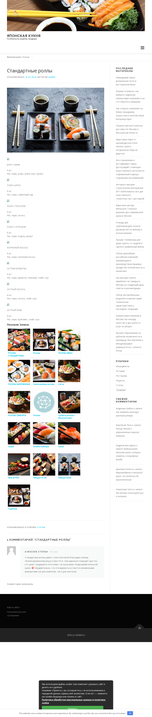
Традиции (121, 389)
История (120, 371)
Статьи (26, 57)
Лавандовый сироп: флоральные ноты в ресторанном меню (126, 81)
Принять (72, 708)
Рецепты (120, 380)
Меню (142, 47)
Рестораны (121, 375)
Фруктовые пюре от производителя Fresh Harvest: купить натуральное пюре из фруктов (127, 146)
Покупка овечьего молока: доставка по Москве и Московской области (129, 129)
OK (130, 713)
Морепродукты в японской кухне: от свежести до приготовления (129, 476)
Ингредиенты (122, 366)
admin (51, 77)
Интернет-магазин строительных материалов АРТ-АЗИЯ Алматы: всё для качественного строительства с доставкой (130, 191)
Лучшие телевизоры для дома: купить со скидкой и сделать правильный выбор (130, 243)
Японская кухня (24, 36)
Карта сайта (13, 607)
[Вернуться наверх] (139, 628)
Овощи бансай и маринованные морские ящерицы (127, 432)
